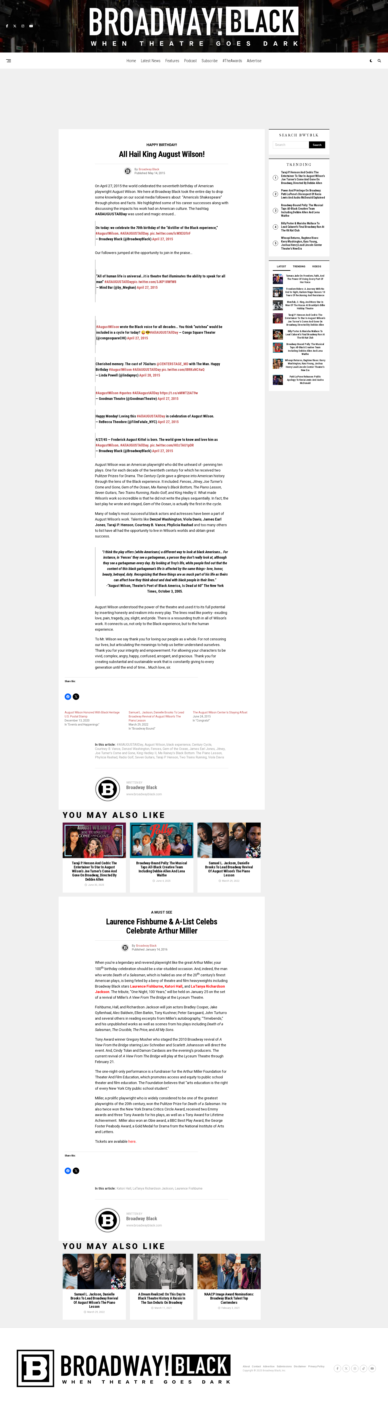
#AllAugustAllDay (145, 393)
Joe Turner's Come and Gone (115, 753)
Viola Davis (216, 757)
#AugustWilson (107, 233)
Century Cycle (201, 744)
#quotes (125, 393)
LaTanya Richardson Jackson (153, 1188)
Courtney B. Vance (107, 749)
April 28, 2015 (149, 375)
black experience (179, 744)
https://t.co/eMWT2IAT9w (179, 393)
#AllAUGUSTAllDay (134, 233)
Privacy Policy (316, 1366)
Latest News (150, 60)
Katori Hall (124, 1188)
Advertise (254, 60)
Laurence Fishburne (188, 1188)
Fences (156, 749)
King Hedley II (147, 753)
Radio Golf (126, 757)
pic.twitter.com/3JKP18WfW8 (154, 282)
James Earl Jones (202, 749)
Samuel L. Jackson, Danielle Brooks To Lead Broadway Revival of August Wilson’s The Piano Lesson (156, 716)
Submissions (284, 1366)
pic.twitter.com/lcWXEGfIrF (170, 233)
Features (172, 60)
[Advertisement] (194, 99)
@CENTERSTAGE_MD (172, 364)
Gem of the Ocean (175, 749)
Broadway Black (149, 169)
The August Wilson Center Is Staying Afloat (220, 712)
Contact (256, 1366)
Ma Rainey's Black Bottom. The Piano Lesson (190, 753)
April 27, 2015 (162, 239)
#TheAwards (232, 60)
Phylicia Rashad (106, 757)
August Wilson (155, 744)
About (246, 1366)
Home (131, 60)
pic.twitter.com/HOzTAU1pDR (172, 445)
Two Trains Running (193, 757)
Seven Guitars (145, 757)
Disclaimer (300, 1366)
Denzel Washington (135, 749)
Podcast (190, 60)
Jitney (220, 749)
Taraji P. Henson (167, 757)
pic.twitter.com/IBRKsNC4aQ (183, 369)
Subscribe (210, 60)
